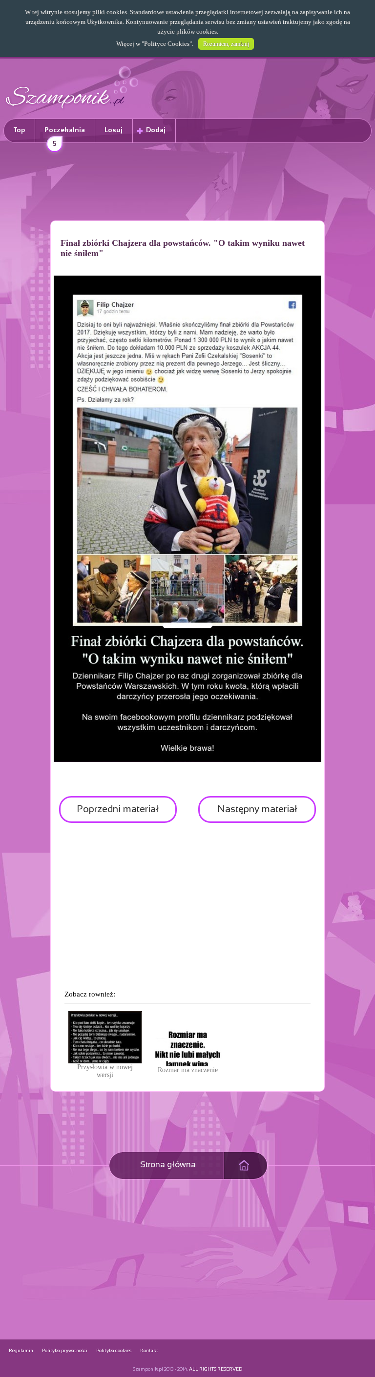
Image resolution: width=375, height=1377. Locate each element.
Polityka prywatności (64, 1351)
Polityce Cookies (166, 43)
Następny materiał (257, 809)
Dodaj (156, 130)
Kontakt (149, 1351)
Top (19, 130)
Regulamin (21, 1351)
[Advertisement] (187, 183)
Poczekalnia (64, 134)
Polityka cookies (113, 1351)
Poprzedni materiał (118, 809)
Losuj (113, 130)
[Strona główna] (72, 110)
